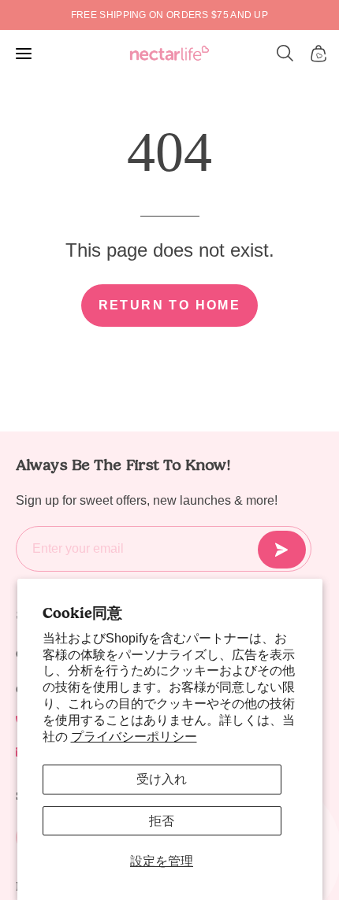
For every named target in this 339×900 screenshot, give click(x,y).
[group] (169, 15)
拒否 (161, 821)
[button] (285, 54)
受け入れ (161, 779)
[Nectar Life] (169, 54)
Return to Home (170, 305)
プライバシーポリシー (134, 736)
